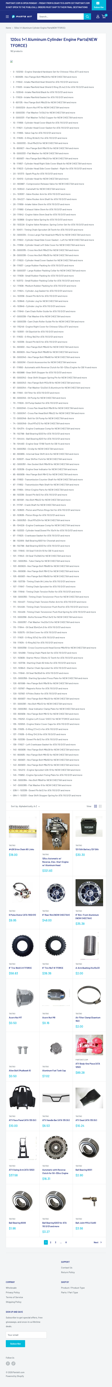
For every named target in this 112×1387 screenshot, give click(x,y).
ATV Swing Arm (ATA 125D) (21, 1169)
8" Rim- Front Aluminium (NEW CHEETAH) (87, 917)
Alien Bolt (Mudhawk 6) (20, 1070)
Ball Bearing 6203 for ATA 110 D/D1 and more (54, 1224)
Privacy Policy (13, 1292)
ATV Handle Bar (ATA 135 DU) (56, 1120)
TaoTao (12, 845)
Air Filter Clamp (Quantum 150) (88, 1019)
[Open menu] (7, 16)
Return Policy (68, 1272)
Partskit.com (82, 1059)
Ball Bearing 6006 (17, 1222)
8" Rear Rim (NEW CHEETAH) (56, 915)
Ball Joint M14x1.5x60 (86, 1222)
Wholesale (11, 1287)
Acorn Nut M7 (15, 1017)
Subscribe (99, 7)
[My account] (97, 16)
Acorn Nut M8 (48, 1017)
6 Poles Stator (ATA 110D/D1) (22, 915)
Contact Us (66, 1267)
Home (8, 28)
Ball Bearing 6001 (84, 1169)
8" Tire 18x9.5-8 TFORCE (20, 968)
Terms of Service (14, 1297)
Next (96, 1242)
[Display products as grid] (95, 806)
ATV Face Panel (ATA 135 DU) (22, 1120)
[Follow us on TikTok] (13, 1363)
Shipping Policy (13, 1301)
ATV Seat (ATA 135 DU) (86, 1120)
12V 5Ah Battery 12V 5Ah (87, 849)
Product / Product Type (73, 1287)
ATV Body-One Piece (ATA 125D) (88, 1065)
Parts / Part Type (69, 1292)
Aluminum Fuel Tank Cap (54, 1070)
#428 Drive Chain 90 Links (21, 849)
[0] (104, 16)
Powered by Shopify (15, 1376)
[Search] (87, 16)
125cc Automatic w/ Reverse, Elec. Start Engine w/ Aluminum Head (55, 862)
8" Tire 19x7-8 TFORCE (52, 968)
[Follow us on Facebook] (8, 1363)
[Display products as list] (100, 806)
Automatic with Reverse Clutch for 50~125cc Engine (55, 1171)
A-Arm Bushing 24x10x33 (88, 968)
